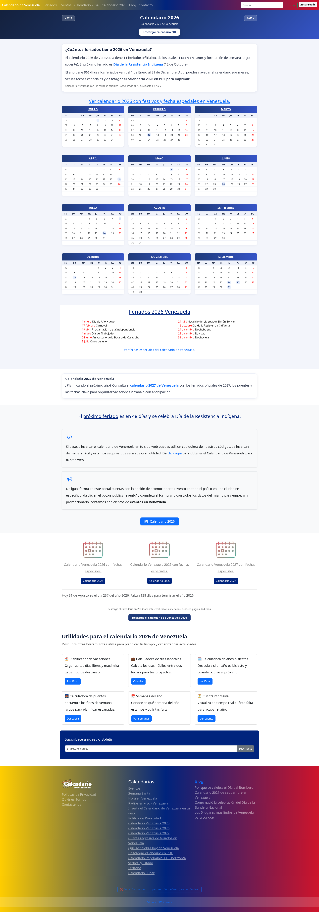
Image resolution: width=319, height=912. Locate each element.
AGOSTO (159, 208)
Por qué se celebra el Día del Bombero (224, 787)
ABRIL (93, 158)
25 (238, 282)
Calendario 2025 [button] (159, 581)
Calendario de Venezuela (21, 5)
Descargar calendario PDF (160, 32)
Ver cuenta (206, 718)
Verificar (205, 681)
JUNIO (226, 158)
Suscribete (245, 748)
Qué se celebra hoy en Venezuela (153, 848)
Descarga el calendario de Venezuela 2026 (159, 618)
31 (229, 287)
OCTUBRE (93, 257)
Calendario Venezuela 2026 (148, 828)
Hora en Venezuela (142, 798)
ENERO (93, 109)
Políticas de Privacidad (79, 794)
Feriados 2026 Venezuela (159, 311)
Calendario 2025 (114, 5)
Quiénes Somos (74, 799)
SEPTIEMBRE (225, 208)
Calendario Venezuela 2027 (148, 833)
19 (119, 179)
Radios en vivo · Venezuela (148, 803)
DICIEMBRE (226, 257)
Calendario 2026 (86, 5)
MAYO (159, 158)
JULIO (93, 208)
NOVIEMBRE (159, 257)
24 (223, 183)
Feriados (50, 5)
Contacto (146, 5)
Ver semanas (141, 718)
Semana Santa (139, 793)
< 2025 (68, 18)
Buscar (291, 5)
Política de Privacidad (144, 818)
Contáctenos (71, 804)
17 (149, 134)
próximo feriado (100, 416)
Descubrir (73, 718)
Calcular (138, 681)
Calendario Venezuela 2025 (148, 823)
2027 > (250, 18)
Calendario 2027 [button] (226, 581)
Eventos (65, 5)
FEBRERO (159, 109)
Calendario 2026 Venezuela (159, 902)
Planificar (73, 681)
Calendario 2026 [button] (93, 581)
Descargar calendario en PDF (150, 853)
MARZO (226, 109)
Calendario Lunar (141, 873)
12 (74, 277)
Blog (132, 5)
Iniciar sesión (308, 4)
